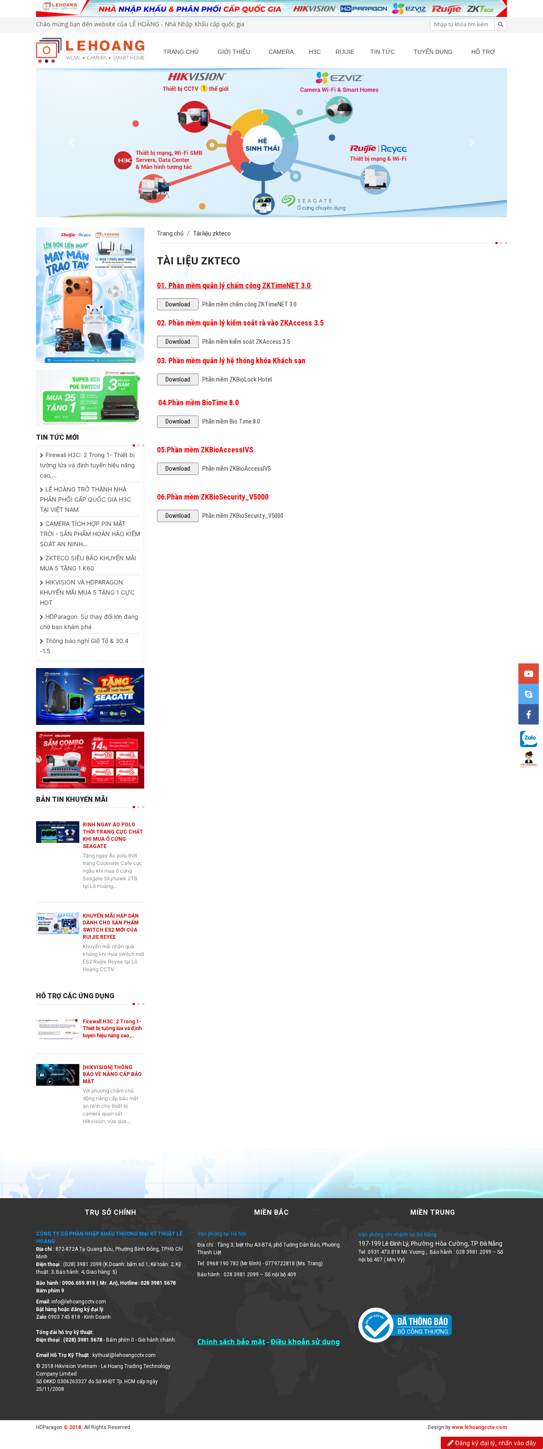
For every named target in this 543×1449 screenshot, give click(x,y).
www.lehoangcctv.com (479, 1427)
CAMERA (281, 51)
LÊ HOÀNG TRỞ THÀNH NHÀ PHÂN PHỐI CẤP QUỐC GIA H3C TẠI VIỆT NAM (85, 499)
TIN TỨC (382, 51)
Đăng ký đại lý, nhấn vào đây (494, 1442)
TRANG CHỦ (181, 51)
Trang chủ (170, 233)
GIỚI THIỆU (234, 51)
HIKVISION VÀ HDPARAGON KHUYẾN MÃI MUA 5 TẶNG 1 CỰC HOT (87, 592)
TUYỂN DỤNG (433, 51)
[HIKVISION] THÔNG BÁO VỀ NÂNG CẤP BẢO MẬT (112, 1074)
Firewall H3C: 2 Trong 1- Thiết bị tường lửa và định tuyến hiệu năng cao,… (87, 465)
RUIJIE (345, 51)
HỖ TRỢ (483, 51)
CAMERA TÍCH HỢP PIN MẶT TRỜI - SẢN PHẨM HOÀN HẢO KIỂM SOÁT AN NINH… (90, 534)
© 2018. (72, 1427)
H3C (315, 51)
